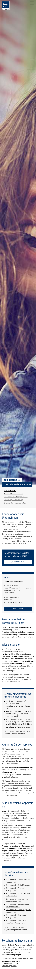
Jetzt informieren (18, 562)
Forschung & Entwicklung (13, 500)
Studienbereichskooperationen (16, 497)
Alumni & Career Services (13, 494)
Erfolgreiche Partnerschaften (15, 503)
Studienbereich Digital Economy (18, 885)
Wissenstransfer (10, 491)
